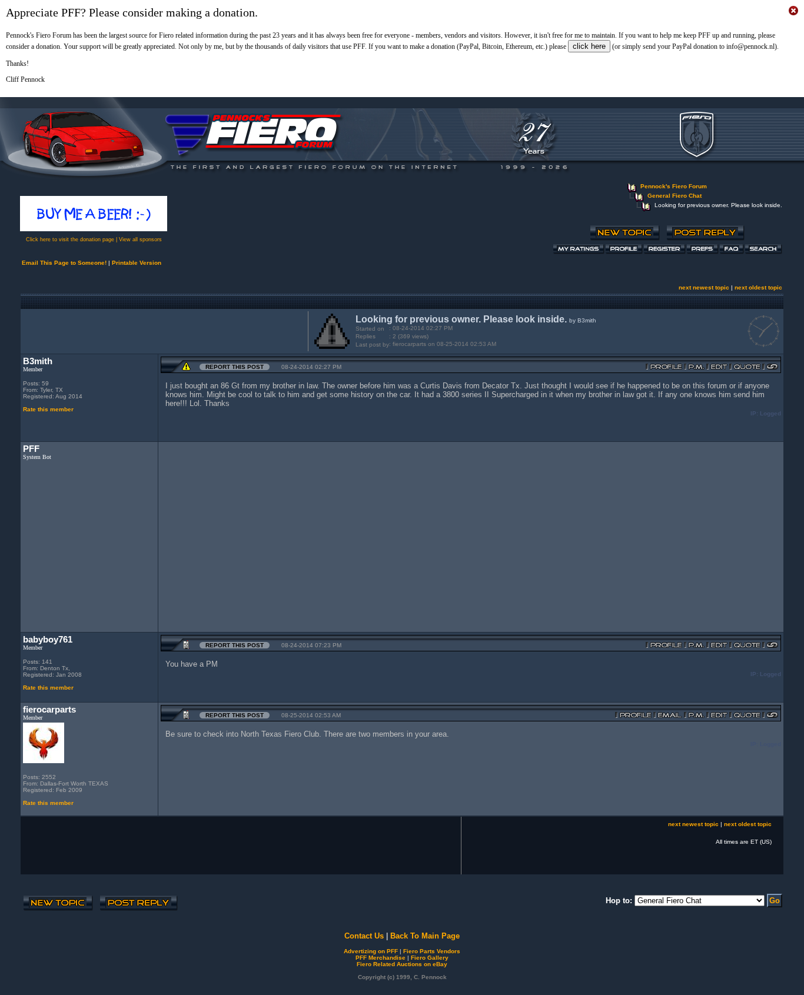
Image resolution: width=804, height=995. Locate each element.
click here (589, 46)
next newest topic (704, 287)
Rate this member (48, 409)
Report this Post (234, 367)
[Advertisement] (162, 330)
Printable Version (136, 262)
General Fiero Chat (674, 195)
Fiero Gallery (429, 957)
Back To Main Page (425, 935)
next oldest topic (758, 287)
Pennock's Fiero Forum (673, 186)
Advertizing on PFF (371, 951)
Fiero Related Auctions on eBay (402, 964)
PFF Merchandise (381, 957)
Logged (770, 413)
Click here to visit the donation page (70, 239)
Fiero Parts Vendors (431, 951)
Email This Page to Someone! (64, 262)
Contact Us (364, 935)
